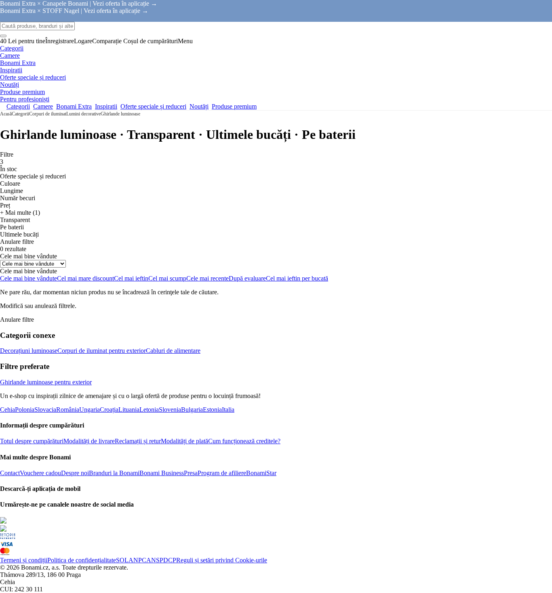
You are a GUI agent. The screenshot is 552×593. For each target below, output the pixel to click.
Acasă (6, 114)
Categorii (20, 114)
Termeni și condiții (23, 560)
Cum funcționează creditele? (244, 441)
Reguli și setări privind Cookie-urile (221, 560)
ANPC (137, 560)
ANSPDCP (161, 560)
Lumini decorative (83, 114)
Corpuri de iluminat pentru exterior (101, 350)
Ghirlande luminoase (120, 114)
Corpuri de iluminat (47, 114)
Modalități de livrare (89, 441)
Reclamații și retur (138, 441)
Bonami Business (161, 472)
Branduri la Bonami (114, 472)
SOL (122, 560)
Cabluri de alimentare (173, 350)
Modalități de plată (184, 441)
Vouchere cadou (40, 472)
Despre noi (75, 472)
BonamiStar (261, 472)
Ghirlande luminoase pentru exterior (46, 382)
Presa (191, 472)
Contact (10, 472)
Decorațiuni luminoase (28, 350)
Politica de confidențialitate (81, 560)
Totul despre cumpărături (31, 441)
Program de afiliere (222, 472)
